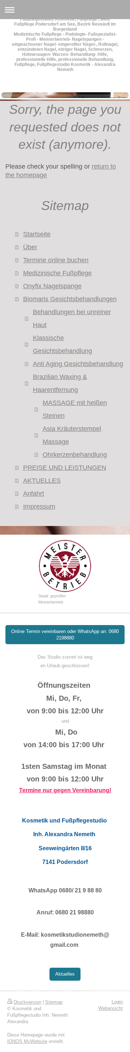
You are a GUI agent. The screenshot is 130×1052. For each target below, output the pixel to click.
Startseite (37, 234)
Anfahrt (33, 493)
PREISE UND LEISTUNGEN (64, 467)
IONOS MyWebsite (27, 1041)
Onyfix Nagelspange (52, 286)
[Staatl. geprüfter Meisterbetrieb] (65, 566)
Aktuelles (65, 974)
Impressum (39, 506)
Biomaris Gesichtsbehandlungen (70, 299)
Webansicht (110, 1008)
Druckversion (27, 1002)
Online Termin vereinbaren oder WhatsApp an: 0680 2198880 (65, 635)
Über (30, 247)
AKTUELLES (42, 480)
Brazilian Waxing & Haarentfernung (60, 383)
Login (117, 1001)
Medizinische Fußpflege (57, 273)
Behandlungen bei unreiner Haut (72, 318)
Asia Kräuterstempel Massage (72, 435)
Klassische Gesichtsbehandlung (62, 344)
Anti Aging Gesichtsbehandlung (78, 363)
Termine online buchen (55, 260)
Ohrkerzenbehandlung (75, 454)
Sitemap (53, 1002)
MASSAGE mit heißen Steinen (75, 409)
